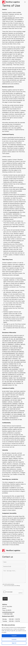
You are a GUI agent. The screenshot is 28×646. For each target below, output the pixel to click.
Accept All (14, 635)
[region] (14, 634)
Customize (14, 639)
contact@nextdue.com (8, 612)
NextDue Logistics (13, 2)
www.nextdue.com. (14, 212)
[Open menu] (25, 2)
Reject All (14, 643)
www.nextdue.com (10, 17)
